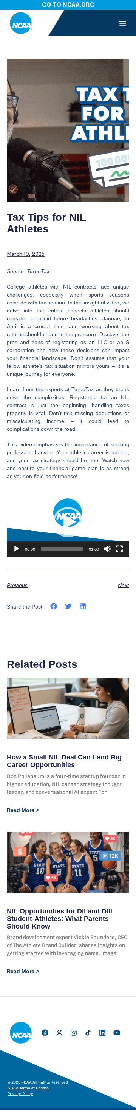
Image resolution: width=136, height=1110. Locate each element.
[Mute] (107, 549)
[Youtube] (116, 1032)
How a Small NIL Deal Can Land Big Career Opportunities (64, 761)
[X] (59, 1032)
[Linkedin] (102, 1032)
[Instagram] (73, 1032)
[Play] (16, 549)
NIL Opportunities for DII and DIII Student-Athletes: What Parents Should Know (59, 918)
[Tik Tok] (88, 1032)
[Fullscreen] (119, 549)
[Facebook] (45, 1032)
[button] (122, 23)
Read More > (23, 810)
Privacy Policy (20, 1094)
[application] (68, 522)
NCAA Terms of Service (28, 1088)
